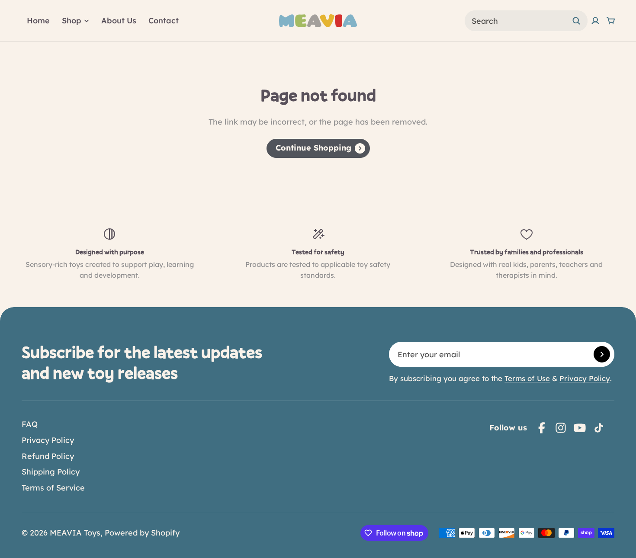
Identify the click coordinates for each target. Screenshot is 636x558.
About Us (118, 21)
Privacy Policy (584, 378)
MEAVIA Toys (75, 533)
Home (38, 21)
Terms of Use (527, 378)
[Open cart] (611, 21)
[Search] (576, 20)
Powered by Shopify (142, 533)
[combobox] (526, 20)
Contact (163, 21)
